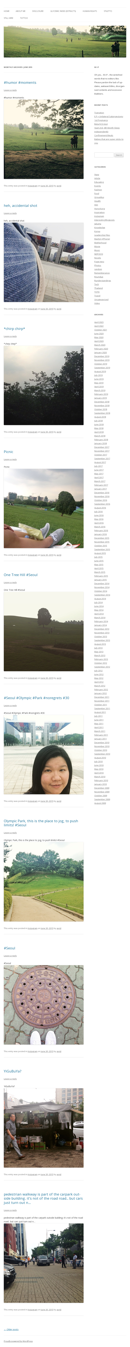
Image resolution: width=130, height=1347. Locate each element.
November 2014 (101, 587)
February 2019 (101, 394)
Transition (99, 112)
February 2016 (101, 530)
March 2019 (99, 390)
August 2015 (100, 553)
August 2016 (100, 507)
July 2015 (98, 557)
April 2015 (99, 568)
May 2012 (98, 678)
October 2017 (100, 454)
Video (97, 303)
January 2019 (100, 398)
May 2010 (98, 769)
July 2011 (98, 716)
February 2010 (101, 780)
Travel (97, 295)
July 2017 (98, 466)
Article (97, 178)
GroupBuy (99, 197)
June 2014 (99, 606)
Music (97, 250)
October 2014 (100, 591)
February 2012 (101, 689)
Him (96, 204)
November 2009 (101, 791)
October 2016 (100, 500)
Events (97, 185)
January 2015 (100, 579)
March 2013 (99, 655)
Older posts (11, 1329)
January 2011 (100, 738)
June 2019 (99, 379)
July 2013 (98, 647)
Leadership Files (102, 235)
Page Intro (99, 261)
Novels (97, 257)
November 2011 (101, 700)
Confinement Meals (103, 135)
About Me (20, 11)
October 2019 (100, 363)
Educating (99, 182)
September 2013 (102, 640)
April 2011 (99, 727)
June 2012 (99, 674)
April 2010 (99, 772)
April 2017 (99, 477)
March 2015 (99, 572)
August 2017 (100, 462)
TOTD (97, 291)
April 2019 (99, 386)
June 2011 (99, 719)
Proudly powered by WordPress (18, 1341)
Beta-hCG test (101, 124)
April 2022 (99, 326)
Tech (96, 284)
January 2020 (100, 352)
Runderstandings (102, 280)
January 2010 (100, 784)
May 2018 (98, 428)
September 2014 (102, 594)
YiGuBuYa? (12, 1071)
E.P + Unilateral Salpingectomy (108, 116)
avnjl (59, 185)
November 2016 (101, 496)
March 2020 (99, 344)
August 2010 (100, 757)
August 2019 (100, 371)
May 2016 (98, 519)
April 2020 (99, 341)
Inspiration (99, 212)
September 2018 (102, 413)
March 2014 (99, 617)
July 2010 (98, 761)
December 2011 (101, 697)
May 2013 (98, 651)
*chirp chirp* (14, 328)
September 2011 (102, 708)
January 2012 (100, 693)
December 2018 (101, 401)
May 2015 (98, 564)
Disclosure (37, 11)
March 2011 (99, 731)
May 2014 (98, 610)
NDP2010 (98, 254)
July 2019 (98, 375)
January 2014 (100, 625)
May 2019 (98, 382)
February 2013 (101, 659)
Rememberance (102, 273)
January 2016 (100, 534)
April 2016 (99, 522)
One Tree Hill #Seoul (21, 574)
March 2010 (99, 776)
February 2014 (101, 621)
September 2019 (102, 367)
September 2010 (102, 753)
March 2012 (99, 685)
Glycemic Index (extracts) (63, 11)
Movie (97, 246)
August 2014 (100, 598)
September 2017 (102, 458)
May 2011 (98, 723)
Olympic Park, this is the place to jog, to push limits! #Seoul (41, 822)
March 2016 (99, 526)
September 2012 (102, 666)
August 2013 (100, 644)
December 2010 (101, 742)
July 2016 (98, 511)
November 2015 (101, 541)
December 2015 (101, 538)
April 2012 (99, 682)
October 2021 (100, 329)
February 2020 (101, 348)
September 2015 (102, 549)
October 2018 (100, 409)
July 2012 (98, 670)
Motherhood (100, 242)
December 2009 (101, 788)
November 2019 (101, 360)
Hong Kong (99, 208)
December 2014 (101, 583)
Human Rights (90, 11)
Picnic (8, 451)
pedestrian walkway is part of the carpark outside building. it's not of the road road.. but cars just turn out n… (43, 1198)
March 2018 (99, 435)
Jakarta (97, 223)
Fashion (98, 189)
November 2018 (101, 405)
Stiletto (108, 11)
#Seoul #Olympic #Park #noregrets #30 (36, 697)
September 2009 (102, 799)
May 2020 (98, 337)
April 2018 (99, 432)
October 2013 (100, 636)
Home (6, 11)
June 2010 (99, 765)
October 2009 (100, 795)
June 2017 (99, 469)
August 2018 (100, 416)
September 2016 (102, 504)
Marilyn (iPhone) (102, 238)
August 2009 (100, 803)
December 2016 (101, 492)
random (98, 269)
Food (96, 193)
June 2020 (99, 333)
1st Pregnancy (101, 120)
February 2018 (101, 439)
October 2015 (100, 545)
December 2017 (101, 447)
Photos (97, 265)
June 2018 (99, 424)
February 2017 (101, 485)
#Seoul (9, 948)
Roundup (98, 276)
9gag (96, 174)
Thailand (98, 288)
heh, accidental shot (20, 205)
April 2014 (99, 613)
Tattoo (24, 18)
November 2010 (101, 746)
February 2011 (101, 735)
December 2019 (101, 356)
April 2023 (99, 322)
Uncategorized (101, 299)
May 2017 (98, 473)
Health (97, 201)
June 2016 (99, 515)
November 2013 (101, 632)
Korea (97, 231)
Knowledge (99, 227)
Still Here (8, 18)
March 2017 (99, 481)
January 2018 (100, 443)
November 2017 (101, 451)
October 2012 (100, 663)
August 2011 (100, 712)
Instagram (32, 185)
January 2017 (100, 488)
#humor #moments (20, 82)
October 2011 (100, 704)
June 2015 (99, 560)
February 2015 (101, 575)
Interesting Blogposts (104, 220)
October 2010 (100, 750)
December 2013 (101, 629)
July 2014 (98, 602)
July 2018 (98, 420)
